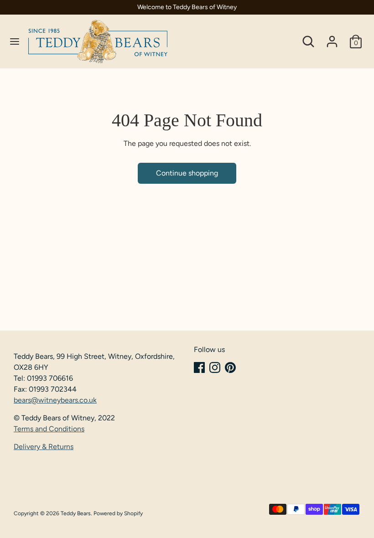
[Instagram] (214, 367)
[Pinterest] (230, 367)
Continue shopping (187, 173)
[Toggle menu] (14, 41)
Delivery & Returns (43, 446)
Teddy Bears (76, 513)
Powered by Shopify (118, 513)
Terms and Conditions (49, 428)
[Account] (332, 37)
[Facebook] (199, 367)
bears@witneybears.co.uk (55, 400)
